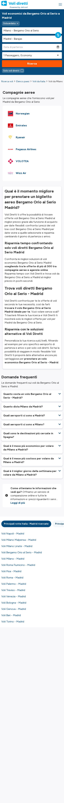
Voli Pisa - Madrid (11, 571)
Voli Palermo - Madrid (13, 583)
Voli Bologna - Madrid (13, 602)
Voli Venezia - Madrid (13, 596)
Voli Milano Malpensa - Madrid (18, 539)
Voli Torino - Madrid (12, 621)
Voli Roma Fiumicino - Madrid (18, 565)
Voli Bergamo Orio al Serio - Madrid (21, 552)
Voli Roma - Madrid (12, 577)
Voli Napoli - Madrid (12, 533)
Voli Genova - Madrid (13, 609)
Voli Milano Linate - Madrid (16, 546)
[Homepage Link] (14, 3)
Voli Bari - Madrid (11, 615)
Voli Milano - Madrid (12, 558)
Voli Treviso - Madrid (13, 590)
